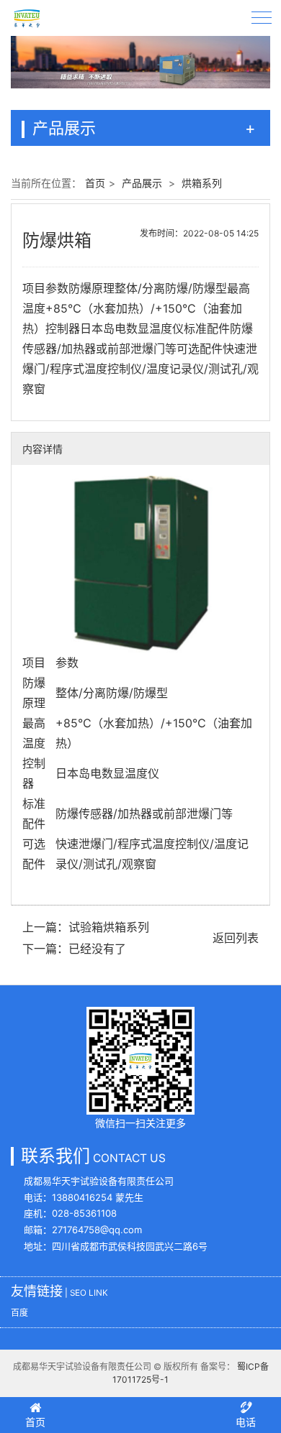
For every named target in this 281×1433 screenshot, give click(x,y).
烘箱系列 (202, 183)
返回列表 (236, 938)
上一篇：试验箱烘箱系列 (85, 927)
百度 (19, 1312)
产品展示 (142, 183)
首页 (95, 183)
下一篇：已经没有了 (74, 948)
